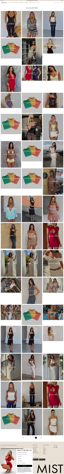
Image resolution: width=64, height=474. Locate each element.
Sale (38, 2)
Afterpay (44, 452)
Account (62, 0)
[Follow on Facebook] (56, 447)
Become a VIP (34, 450)
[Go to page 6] (23, 438)
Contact (44, 448)
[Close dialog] (31, 450)
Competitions (34, 449)
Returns (44, 451)
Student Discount (35, 451)
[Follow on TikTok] (55, 447)
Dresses (16, 2)
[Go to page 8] (41, 438)
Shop (13, 2)
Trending (26, 2)
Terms (24, 472)
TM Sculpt (31, 2)
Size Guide (44, 449)
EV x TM (35, 2)
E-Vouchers (44, 453)
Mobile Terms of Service (36, 452)
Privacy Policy (34, 448)
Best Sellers (21, 2)
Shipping (44, 450)
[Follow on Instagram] (54, 447)
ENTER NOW (24, 465)
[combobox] (18, 463)
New (10, 2)
